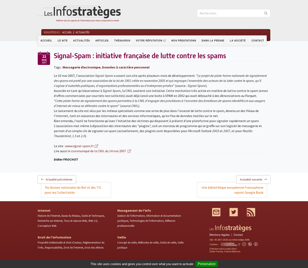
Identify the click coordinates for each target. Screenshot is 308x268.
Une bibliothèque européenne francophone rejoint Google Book (232, 190)
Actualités (81, 40)
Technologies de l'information (147, 220)
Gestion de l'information (131, 215)
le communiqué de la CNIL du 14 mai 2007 (97, 151)
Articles (102, 40)
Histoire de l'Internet (49, 215)
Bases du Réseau (71, 215)
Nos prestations (183, 40)
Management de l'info (134, 210)
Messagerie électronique (82, 67)
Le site (63, 40)
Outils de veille (168, 242)
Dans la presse (213, 40)
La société (238, 40)
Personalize (207, 264)
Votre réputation (149, 40)
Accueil (46, 40)
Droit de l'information (54, 237)
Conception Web (47, 225)
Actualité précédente (59, 179)
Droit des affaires (94, 247)
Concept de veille (127, 242)
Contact (257, 40)
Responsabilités (53, 247)
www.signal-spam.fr (79, 146)
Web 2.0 (92, 220)
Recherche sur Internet (50, 220)
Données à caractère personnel (126, 67)
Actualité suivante (251, 179)
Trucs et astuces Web (75, 220)
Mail (216, 212)
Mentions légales (220, 235)
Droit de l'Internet (73, 247)
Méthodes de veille (148, 242)
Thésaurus (122, 40)
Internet (44, 210)
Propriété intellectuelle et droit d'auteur (60, 242)
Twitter (233, 212)
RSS (251, 212)
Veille (121, 237)
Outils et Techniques (93, 215)
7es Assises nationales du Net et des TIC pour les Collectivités (73, 190)
